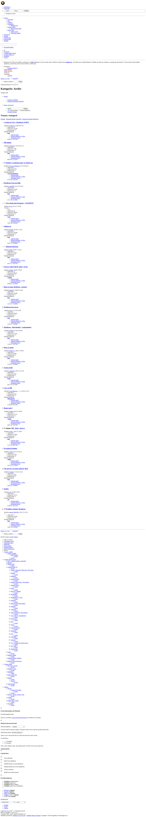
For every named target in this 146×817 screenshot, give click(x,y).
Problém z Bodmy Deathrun (15, 509)
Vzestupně (9, 741)
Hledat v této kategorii (8, 105)
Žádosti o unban (11, 655)
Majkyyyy (12, 350)
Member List (14, 25)
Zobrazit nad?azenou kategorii (15, 101)
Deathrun (6, 56)
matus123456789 (14, 512)
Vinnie (11, 411)
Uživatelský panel (9, 541)
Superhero (13, 631)
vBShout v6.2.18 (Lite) (19, 815)
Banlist (6, 36)
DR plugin (7, 142)
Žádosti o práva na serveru (14, 661)
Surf (12, 621)
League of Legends (16, 690)
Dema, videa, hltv (12, 675)
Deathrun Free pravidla (12, 183)
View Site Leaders (16, 33)
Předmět (3, 119)
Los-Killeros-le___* (14, 391)
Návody (13, 681)
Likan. (11, 431)
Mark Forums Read (16, 28)
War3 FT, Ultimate (16, 591)
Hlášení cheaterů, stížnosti (14, 658)
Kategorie (6, 51)
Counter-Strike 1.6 (9, 54)
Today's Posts (14, 31)
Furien (12, 625)
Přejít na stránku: (8, 81)
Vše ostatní (10, 703)
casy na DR (8, 388)
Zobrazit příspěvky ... (6, 726)
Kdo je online (7, 546)
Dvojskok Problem (10, 448)
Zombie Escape (15, 579)
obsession (12, 146)
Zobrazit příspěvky (25, 110)
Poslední (15, 78)
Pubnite (13, 573)
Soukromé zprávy (9, 543)
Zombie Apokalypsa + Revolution (20, 582)
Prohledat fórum (8, 547)
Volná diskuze (11, 684)
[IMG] (6, 793)
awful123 (11, 125)
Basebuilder (14, 594)
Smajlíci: (6, 792)
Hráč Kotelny (14, 555)
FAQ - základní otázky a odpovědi (16, 561)
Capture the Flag (15, 628)
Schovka (13, 640)
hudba (6, 489)
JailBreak (13, 576)
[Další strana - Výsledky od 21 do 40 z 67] (11, 78)
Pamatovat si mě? (10, 13)
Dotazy (9, 652)
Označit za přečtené (12, 100)
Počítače (9, 697)
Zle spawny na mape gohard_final (16, 469)
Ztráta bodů (8, 368)
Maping (9, 678)
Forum (6, 18)
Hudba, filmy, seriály (13, 700)
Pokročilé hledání (8, 47)
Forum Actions (11, 27)
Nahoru (16, 537)
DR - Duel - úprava (18, 428)
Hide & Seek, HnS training (18, 603)
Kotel (5, 69)
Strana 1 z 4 (4, 78)
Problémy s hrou (11, 669)
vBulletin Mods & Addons (33, 815)
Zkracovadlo (7, 39)
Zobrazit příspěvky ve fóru (18, 136)
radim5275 (12, 371)
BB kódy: (6, 790)
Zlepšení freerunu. (12, 246)
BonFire (11, 290)
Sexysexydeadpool (14, 166)
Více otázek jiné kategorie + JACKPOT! (20, 203)
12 (14, 271)
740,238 (9, 75)
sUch (10, 206)
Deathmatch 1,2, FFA (16, 597)
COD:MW (14, 637)
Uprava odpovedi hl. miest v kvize (16, 267)
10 (14, 127)
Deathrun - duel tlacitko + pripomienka (17, 327)
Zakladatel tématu (11, 119)
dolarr (10, 250)
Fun (12, 634)
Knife (12, 588)
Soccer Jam (14, 618)
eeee (10, 310)
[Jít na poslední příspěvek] (16, 139)
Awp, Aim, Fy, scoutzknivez (18, 615)
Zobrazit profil (15, 135)
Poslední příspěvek (33, 119)
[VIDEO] (6, 795)
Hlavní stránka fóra (9, 549)
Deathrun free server (11, 307)
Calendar (9, 22)
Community (10, 24)
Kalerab (11, 330)
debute (11, 270)
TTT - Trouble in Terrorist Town (19, 643)
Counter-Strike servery (10, 53)
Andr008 (11, 186)
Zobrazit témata (13, 110)
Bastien (11, 229)
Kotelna (6, 805)
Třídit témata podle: (6, 732)
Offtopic (6, 687)
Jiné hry (9, 688)
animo (11, 451)
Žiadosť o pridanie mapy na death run (19, 163)
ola (10, 492)
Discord (9, 562)
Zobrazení (25, 119)
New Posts (10, 19)
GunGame (13, 609)
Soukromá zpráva (15, 138)
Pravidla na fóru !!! (12, 68)
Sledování (6, 544)
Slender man (14, 649)
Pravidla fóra (7, 37)
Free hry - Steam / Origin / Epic (15, 694)
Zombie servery (15, 585)
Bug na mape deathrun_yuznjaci (15, 287)
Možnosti (6, 96)
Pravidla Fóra (4, 799)
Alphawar (7, 226)
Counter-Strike (8, 664)
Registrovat (7, 7)
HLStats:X (7, 34)
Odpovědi (18, 119)
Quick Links (10, 30)
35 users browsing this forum (19, 717)
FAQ (8, 21)
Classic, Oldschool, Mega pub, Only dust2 (22, 570)
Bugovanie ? (8, 408)
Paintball (13, 606)
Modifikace (10, 672)
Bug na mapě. (9, 347)
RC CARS (14, 646)
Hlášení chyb (10, 564)
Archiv (16, 556)
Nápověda (7, 8)
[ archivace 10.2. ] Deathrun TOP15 (16, 122)
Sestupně (8, 743)
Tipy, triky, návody (12, 665)
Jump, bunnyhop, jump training (19, 612)
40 (14, 211)
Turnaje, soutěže (8, 552)
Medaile (6, 40)
